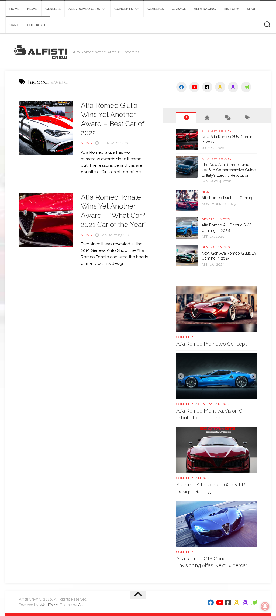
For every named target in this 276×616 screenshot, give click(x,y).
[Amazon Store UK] (233, 87)
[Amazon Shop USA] (220, 87)
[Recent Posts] (186, 117)
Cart (14, 25)
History (231, 9)
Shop (251, 9)
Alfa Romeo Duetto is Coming (228, 198)
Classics (155, 9)
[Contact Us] (246, 87)
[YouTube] (194, 87)
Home (14, 9)
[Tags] (247, 117)
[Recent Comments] (227, 117)
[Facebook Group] (207, 87)
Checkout (36, 25)
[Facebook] (181, 87)
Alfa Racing (205, 9)
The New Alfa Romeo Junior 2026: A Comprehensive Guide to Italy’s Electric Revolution (229, 169)
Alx (81, 605)
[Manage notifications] (265, 606)
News (32, 9)
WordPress (49, 605)
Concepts (123, 9)
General (53, 9)
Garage (179, 9)
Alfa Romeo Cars (84, 9)
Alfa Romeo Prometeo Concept (211, 344)
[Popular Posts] (206, 117)
